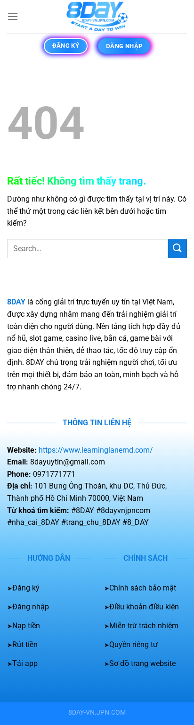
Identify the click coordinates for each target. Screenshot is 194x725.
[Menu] (12, 16)
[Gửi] (177, 248)
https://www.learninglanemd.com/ (96, 450)
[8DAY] (97, 16)
